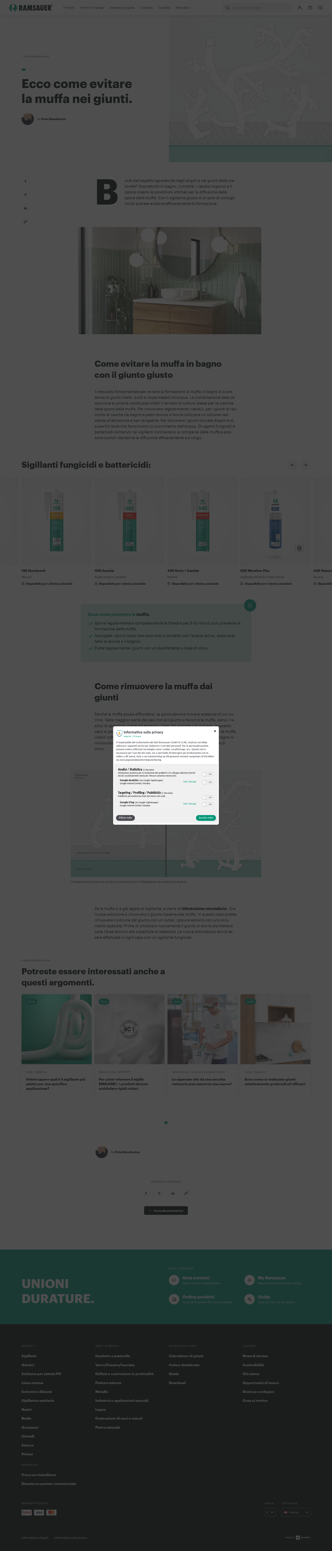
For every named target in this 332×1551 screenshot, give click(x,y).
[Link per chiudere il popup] (215, 731)
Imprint (127, 736)
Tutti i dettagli (189, 781)
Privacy (137, 736)
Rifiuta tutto (125, 817)
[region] (166, 788)
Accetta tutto (206, 817)
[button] (204, 774)
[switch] (208, 774)
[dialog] (166, 775)
